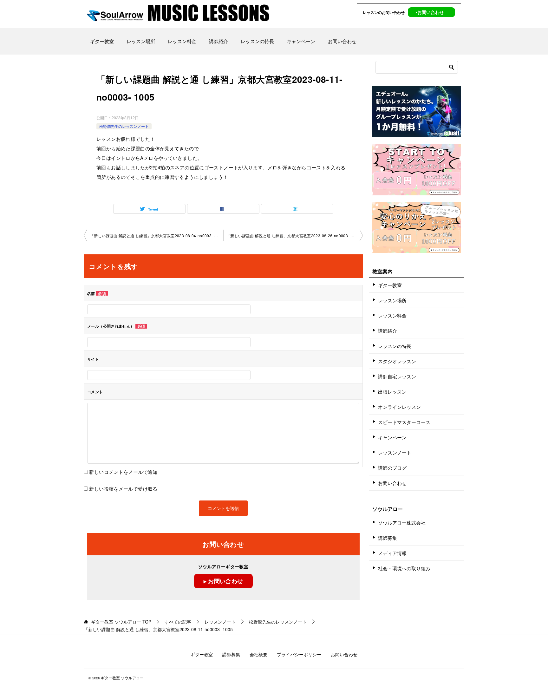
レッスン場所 (141, 41)
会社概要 (258, 654)
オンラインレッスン (399, 406)
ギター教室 (102, 41)
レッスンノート (394, 452)
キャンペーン (301, 41)
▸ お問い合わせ (223, 581)
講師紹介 (218, 41)
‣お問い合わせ (430, 12)
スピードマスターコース (404, 422)
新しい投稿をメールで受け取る (123, 488)
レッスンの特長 (257, 41)
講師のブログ (392, 467)
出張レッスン (392, 391)
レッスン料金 (182, 41)
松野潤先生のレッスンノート (124, 126)
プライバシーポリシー (299, 654)
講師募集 (387, 537)
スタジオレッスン (397, 361)
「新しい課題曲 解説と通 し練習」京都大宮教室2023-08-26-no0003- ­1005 (293, 235)
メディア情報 (392, 553)
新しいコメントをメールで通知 (123, 471)
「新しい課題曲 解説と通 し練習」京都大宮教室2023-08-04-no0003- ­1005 (156, 235)
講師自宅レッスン (397, 376)
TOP (121, 621)
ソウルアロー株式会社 (402, 522)
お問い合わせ (342, 41)
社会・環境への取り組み (404, 568)
